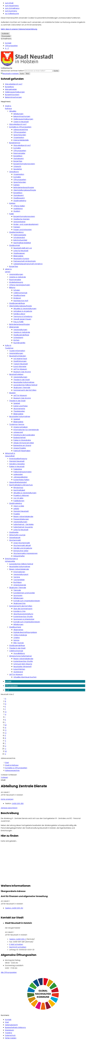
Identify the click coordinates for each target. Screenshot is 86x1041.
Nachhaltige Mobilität (22, 243)
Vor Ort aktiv (18, 498)
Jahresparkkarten (20, 477)
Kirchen (16, 340)
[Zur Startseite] (27, 65)
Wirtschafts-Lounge (17, 535)
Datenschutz (10, 1035)
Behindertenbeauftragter (23, 187)
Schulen (16, 290)
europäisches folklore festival (25, 385)
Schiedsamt (18, 337)
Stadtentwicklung (16, 232)
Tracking (8, 1033)
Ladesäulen (18, 474)
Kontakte (17, 148)
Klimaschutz (18, 487)
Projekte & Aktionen (21, 495)
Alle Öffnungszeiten (9, 972)
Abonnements (19, 408)
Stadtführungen (20, 361)
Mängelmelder (11, 89)
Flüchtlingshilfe (19, 343)
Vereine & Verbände (17, 277)
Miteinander (14, 327)
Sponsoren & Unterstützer (23, 619)
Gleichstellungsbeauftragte (24, 190)
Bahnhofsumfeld (20, 240)
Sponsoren (17, 595)
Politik (11, 214)
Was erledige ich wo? (13, 84)
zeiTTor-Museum (20, 369)
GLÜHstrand (18, 672)
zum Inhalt (9, 3)
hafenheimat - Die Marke (23, 524)
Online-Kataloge (20, 635)
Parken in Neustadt (16, 466)
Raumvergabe (19, 153)
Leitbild (16, 508)
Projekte (16, 514)
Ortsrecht (17, 166)
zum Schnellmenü (12, 8)
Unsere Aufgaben (20, 427)
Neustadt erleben (16, 374)
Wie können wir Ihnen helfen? (12, 70)
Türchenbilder (19, 579)
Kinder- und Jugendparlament (25, 224)
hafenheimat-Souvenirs (23, 527)
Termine (16, 577)
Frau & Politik (18, 322)
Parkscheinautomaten (22, 472)
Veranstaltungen (16, 274)
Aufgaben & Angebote (22, 311)
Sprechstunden (19, 135)
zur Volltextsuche (12, 13)
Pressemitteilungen (21, 519)
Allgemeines (18, 629)
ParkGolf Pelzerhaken (21, 450)
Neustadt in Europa (21, 258)
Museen (12, 393)
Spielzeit (16, 403)
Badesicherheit (19, 437)
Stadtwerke (13, 532)
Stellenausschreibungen (15, 92)
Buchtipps (17, 582)
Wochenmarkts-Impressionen (25, 553)
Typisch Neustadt (20, 364)
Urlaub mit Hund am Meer (23, 443)
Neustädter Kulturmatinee (23, 382)
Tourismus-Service (16, 424)
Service (16, 640)
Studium (16, 211)
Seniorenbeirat (19, 221)
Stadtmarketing (19, 200)
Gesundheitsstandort (18, 482)
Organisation (18, 137)
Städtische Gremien (21, 219)
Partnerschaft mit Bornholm (24, 261)
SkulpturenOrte (19, 603)
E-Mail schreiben (16, 944)
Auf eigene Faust (20, 358)
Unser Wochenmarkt (21, 543)
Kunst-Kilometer (19, 366)
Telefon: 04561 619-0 (17, 939)
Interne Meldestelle (21, 140)
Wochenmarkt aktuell (22, 545)
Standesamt (18, 158)
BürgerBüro (9, 86)
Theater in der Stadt (21, 379)
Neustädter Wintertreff (22, 666)
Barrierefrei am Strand (22, 445)
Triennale (17, 590)
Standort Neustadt (16, 461)
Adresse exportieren (9, 808)
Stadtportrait (14, 245)
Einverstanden (6, 36)
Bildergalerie (18, 256)
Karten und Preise (20, 406)
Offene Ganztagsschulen (19, 285)
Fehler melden (10, 1038)
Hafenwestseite (19, 235)
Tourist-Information (17, 350)
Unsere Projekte (19, 448)
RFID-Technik (18, 643)
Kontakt (8, 43)
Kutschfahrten (19, 669)
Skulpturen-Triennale (21, 387)
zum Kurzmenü (11, 11)
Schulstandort (19, 237)
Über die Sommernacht (22, 608)
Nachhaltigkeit (19, 490)
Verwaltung (14, 171)
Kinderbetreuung (16, 282)
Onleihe (16, 637)
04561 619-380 (18, 803)
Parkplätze (17, 469)
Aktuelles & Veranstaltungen (24, 308)
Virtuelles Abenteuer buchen (24, 677)
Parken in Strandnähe (22, 440)
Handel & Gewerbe (17, 464)
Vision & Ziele (18, 506)
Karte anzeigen (7, 799)
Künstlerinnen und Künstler (24, 593)
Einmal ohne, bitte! (20, 551)
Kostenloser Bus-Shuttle (23, 616)
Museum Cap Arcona (22, 372)
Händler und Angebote (22, 548)
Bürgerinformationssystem (24, 164)
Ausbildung (18, 208)
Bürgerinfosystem (12, 94)
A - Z (7, 48)
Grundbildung (19, 653)
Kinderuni (17, 298)
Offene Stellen (19, 206)
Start (7, 762)
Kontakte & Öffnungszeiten (20, 127)
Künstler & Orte (19, 611)
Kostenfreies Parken (21, 479)
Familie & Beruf (19, 314)
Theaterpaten (19, 411)
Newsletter (17, 169)
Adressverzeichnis (20, 129)
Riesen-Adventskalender (23, 516)
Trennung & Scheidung (22, 316)
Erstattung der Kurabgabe (24, 435)
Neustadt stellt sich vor (22, 248)
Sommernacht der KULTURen (24, 390)
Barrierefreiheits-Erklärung (15, 1027)
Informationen (19, 572)
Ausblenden (5, 33)
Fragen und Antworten (22, 229)
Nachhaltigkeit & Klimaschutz (21, 485)
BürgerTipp (17, 161)
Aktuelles (12, 111)
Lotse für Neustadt (20, 250)
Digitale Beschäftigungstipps (25, 632)
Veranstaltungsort (20, 574)
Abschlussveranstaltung (23, 614)
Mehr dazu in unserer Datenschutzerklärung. (19, 29)
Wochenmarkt (15, 540)
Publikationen (18, 500)
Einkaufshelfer (19, 556)
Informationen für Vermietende (26, 429)
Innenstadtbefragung (18, 458)
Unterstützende (19, 585)
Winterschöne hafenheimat (20, 656)
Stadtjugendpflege (17, 303)
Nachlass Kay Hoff (20, 300)
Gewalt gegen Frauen (22, 319)
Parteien (16, 227)
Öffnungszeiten (11, 45)
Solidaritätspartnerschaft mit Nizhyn (28, 264)
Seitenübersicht (11, 1025)
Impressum (9, 1030)
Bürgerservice (14, 143)
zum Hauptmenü (12, 5)
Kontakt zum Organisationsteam (26, 601)
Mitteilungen (18, 114)
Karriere (16, 185)
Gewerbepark (14, 537)
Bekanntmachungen (13, 97)
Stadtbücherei (19, 295)
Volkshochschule (20, 293)
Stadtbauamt (19, 198)
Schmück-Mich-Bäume (22, 664)
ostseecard (18, 432)
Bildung (12, 287)
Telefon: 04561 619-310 (14, 908)
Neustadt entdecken (17, 356)
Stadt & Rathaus (11, 765)
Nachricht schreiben (17, 947)
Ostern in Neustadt (21, 121)
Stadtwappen (19, 253)
